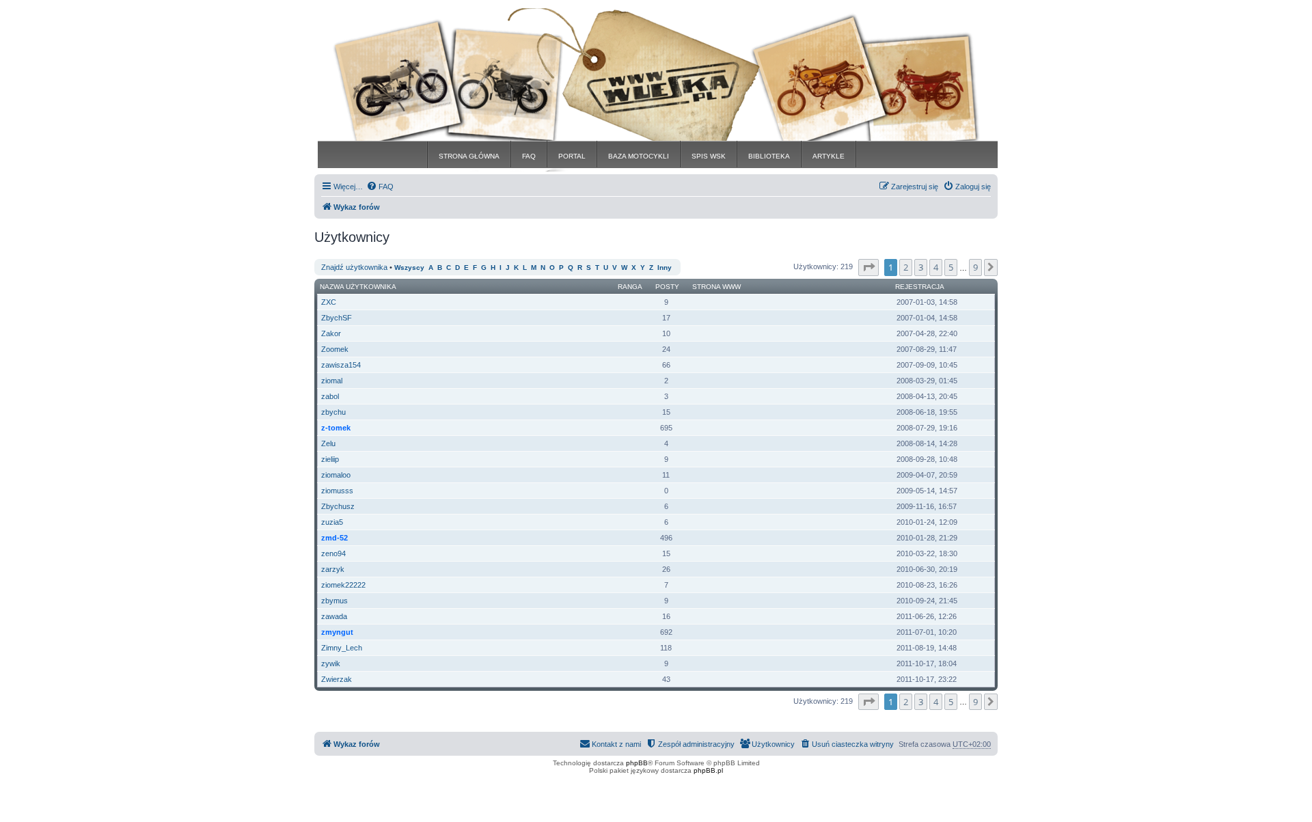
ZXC (328, 302)
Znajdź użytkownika (354, 267)
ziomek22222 (343, 585)
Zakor (331, 333)
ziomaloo (336, 475)
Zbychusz (338, 506)
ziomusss (337, 491)
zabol (330, 396)
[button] (868, 267)
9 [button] (975, 267)
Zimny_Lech (341, 648)
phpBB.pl (708, 770)
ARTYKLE (828, 156)
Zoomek (334, 349)
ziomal (331, 380)
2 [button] (905, 267)
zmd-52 (334, 538)
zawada (334, 616)
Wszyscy (409, 267)
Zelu (328, 443)
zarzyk (332, 569)
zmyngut (337, 632)
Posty (667, 286)
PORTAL (572, 156)
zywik (330, 663)
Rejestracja (919, 286)
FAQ (529, 156)
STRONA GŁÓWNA (469, 156)
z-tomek (336, 428)
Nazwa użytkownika (358, 286)
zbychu (333, 412)
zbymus (334, 601)
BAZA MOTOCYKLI (638, 156)
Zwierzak (336, 679)
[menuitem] (380, 186)
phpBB (637, 763)
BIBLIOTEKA (769, 156)
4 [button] (935, 267)
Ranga (630, 286)
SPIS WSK (709, 156)
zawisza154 (341, 365)
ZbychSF (336, 318)
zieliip (330, 459)
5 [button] (950, 267)
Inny (664, 267)
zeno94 (333, 553)
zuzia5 (332, 522)
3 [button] (920, 267)
